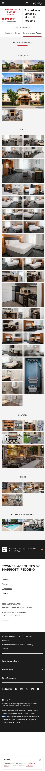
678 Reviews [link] (11, 21)
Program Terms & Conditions (12, 713)
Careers (22, 710)
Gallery (5, 593)
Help (16, 722)
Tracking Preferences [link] (9, 710)
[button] (26, 3)
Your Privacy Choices (13, 716)
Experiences (7, 589)
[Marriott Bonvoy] (36, 3)
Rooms (5, 584)
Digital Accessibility (30, 716)
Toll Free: (14, 612)
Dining (17, 33)
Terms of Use (32, 710)
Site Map (31, 719)
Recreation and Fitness (32, 33)
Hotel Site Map (7, 722)
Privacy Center (29, 713)
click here (29, 766)
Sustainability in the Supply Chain (13, 719)
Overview (5, 580)
